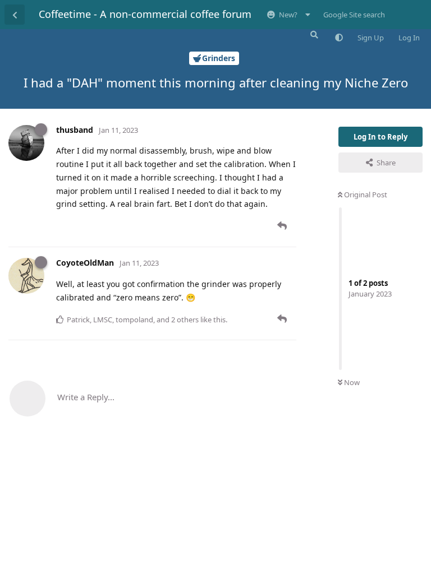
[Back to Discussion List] (14, 14)
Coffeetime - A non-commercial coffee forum (145, 14)
